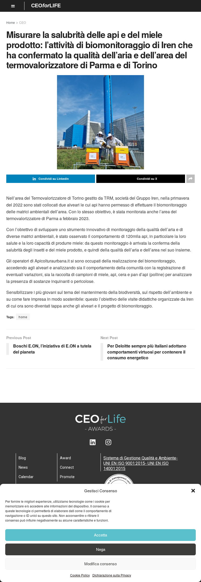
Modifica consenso (100, 563)
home (23, 317)
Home (10, 22)
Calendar (26, 477)
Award (65, 458)
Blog (22, 458)
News (23, 467)
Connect (67, 467)
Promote (67, 477)
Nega (100, 549)
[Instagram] (108, 442)
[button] (193, 490)
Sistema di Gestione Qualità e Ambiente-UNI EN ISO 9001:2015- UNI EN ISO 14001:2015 (140, 463)
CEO (22, 22)
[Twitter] (100, 442)
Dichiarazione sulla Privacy (111, 575)
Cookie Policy (80, 575)
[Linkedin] (93, 442)
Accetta (100, 535)
